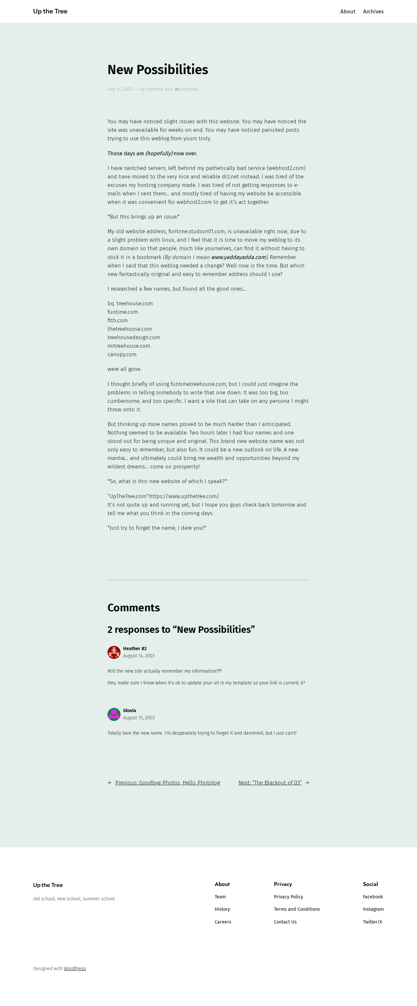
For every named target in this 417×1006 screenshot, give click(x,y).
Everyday (189, 89)
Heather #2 (135, 648)
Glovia (129, 710)
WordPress (75, 968)
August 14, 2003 (139, 656)
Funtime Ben (160, 89)
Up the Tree (50, 11)
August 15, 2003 (139, 718)
